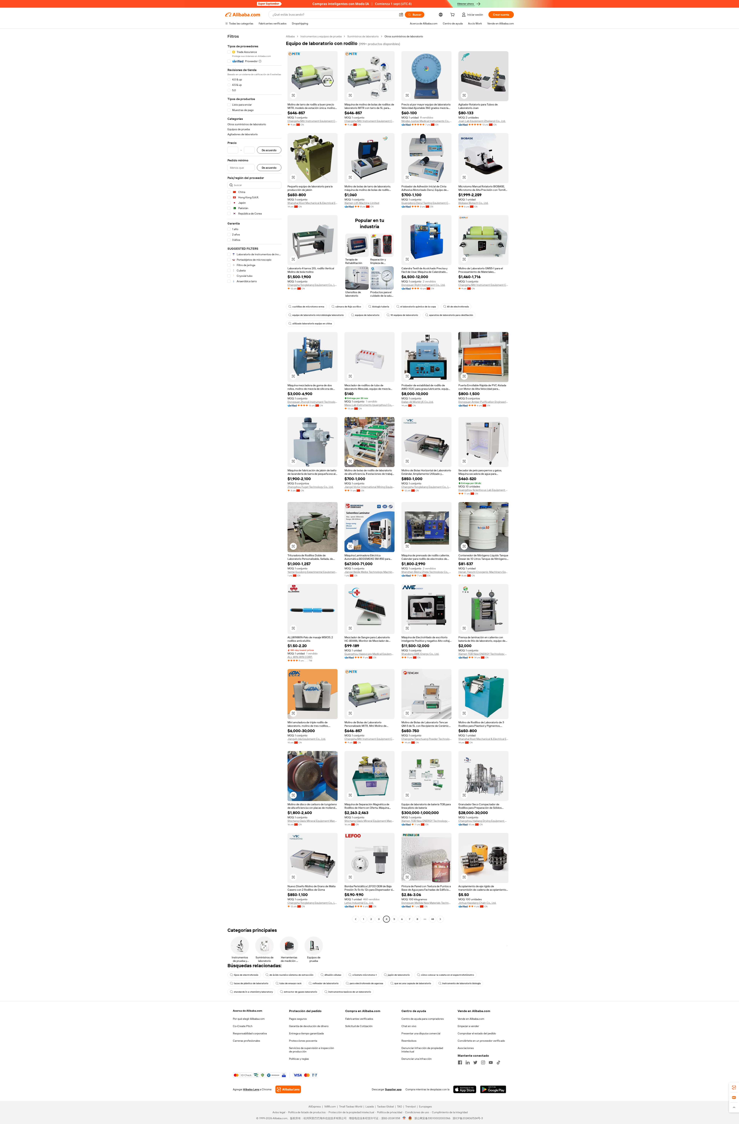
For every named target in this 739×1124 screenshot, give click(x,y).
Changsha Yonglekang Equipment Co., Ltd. (313, 284)
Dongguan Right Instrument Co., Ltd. (423, 284)
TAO (399, 1106)
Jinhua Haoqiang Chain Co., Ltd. (477, 902)
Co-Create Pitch (242, 1026)
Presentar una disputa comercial (420, 1033)
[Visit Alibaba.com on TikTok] (498, 1062)
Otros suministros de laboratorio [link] (404, 36)
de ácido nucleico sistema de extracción (291, 975)
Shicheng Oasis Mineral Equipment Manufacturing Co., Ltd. (313, 820)
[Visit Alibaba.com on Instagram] (483, 1062)
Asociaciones (466, 1048)
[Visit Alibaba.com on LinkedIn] (467, 1062)
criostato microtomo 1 (364, 975)
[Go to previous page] (355, 919)
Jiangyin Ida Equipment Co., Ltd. (307, 738)
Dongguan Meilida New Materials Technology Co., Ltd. (426, 902)
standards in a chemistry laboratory (253, 991)
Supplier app (393, 1089)
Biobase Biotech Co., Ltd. (473, 202)
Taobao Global (385, 1106)
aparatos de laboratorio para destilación (451, 315)
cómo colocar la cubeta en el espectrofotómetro (447, 975)
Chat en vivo (408, 1026)
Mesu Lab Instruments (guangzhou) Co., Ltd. (369, 404)
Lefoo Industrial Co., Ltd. (359, 902)
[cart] (453, 15)
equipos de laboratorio (367, 315)
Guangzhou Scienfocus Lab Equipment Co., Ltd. (483, 489)
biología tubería (380, 306)
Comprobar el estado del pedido (477, 1033)
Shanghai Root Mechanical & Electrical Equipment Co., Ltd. (313, 202)
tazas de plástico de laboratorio (251, 983)
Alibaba (290, 36)
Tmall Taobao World (350, 1106)
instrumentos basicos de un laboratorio (349, 991)
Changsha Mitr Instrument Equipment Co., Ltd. (313, 121)
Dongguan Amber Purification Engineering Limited (483, 401)
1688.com (330, 1106)
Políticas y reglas (299, 1058)
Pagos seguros (298, 1018)
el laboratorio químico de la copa (418, 306)
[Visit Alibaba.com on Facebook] (460, 1062)
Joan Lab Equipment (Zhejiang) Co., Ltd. (482, 121)
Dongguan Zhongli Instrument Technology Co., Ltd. (313, 401)
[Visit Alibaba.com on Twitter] (475, 1062)
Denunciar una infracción (416, 1058)
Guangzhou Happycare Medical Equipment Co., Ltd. (369, 653)
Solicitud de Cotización (359, 1026)
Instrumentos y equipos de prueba (321, 36)
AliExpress (314, 1106)
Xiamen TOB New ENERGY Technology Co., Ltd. (483, 653)
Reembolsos (408, 1040)
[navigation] (254, 478)
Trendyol (410, 1106)
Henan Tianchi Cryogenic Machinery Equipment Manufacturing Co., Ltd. (483, 571)
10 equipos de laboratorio (404, 315)
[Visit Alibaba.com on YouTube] (490, 1062)
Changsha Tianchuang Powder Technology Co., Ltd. (426, 738)
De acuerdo (269, 150)
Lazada (369, 1106)
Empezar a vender (468, 1026)
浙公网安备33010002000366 (432, 1118)
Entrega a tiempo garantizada (306, 1033)
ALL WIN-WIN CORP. (300, 656)
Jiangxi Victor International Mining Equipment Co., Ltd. (369, 486)
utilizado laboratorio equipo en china (312, 323)
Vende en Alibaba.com (471, 1018)
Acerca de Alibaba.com (247, 1010)
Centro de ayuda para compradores (422, 1018)
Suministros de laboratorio (363, 36)
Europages (425, 1106)
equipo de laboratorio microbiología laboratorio (318, 315)
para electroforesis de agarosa (366, 983)
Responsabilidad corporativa (250, 1033)
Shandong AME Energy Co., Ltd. (420, 653)
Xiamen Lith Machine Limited (361, 202)
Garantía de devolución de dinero (309, 1026)
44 (432, 919)
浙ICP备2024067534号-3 (468, 1118)
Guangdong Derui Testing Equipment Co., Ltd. (426, 202)
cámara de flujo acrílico (348, 306)
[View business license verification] (404, 1118)
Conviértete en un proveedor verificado (481, 1040)
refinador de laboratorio (326, 983)
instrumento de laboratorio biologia (461, 983)
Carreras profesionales (246, 1040)
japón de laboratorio (399, 975)
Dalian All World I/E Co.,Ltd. (417, 401)
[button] (401, 14)
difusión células (332, 975)
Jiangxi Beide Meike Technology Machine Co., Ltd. (369, 571)
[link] (734, 1087)
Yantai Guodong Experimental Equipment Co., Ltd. (313, 571)
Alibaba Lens (251, 1089)
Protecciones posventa (303, 1040)
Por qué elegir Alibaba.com (249, 1018)
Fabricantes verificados (359, 1018)
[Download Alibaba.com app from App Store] (464, 1089)
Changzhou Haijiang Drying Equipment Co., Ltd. (483, 820)
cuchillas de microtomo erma (308, 306)
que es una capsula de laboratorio (412, 983)
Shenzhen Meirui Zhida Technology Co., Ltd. (426, 571)
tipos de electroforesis (246, 975)
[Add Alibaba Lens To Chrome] (288, 1089)
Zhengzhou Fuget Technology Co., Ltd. (310, 486)
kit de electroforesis (458, 306)
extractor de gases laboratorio (300, 991)
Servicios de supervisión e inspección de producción (311, 1049)
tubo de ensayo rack (290, 983)
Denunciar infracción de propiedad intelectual (422, 1049)
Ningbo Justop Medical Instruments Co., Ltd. (426, 121)
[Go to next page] (440, 919)
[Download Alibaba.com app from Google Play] (493, 1089)
